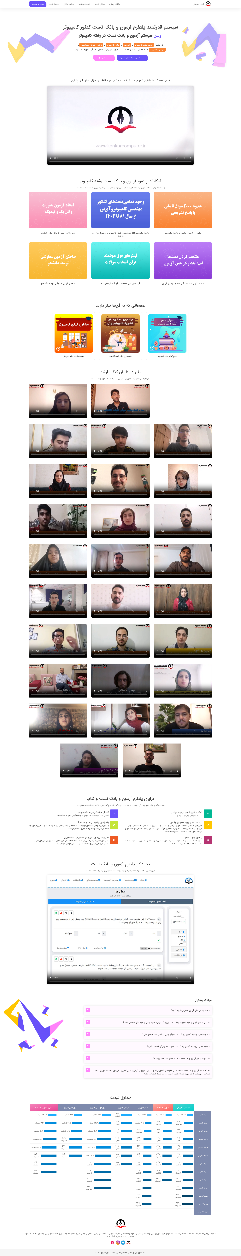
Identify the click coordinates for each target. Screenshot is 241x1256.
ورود (38, 4)
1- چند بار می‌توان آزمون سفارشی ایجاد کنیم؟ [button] (190, 1010)
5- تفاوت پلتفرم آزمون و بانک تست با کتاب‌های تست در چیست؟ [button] (181, 1058)
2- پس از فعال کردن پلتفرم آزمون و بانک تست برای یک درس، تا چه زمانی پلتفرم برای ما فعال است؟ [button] (166, 1022)
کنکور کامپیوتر (198, 4)
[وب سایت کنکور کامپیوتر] (128, 1242)
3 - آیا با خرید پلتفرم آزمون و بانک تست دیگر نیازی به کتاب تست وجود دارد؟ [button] (176, 1034)
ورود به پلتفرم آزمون (104, 57)
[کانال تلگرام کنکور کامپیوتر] (123, 1242)
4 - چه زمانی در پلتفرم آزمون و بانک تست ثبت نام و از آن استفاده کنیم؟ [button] (178, 1046)
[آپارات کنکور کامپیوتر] (112, 1242)
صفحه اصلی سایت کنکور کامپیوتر (132, 57)
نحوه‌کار (84, 4)
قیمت (54, 4)
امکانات (114, 4)
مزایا (100, 4)
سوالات (68, 4)
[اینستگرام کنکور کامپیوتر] (118, 1242)
